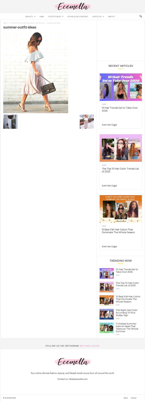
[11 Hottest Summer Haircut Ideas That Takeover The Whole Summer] (107, 327)
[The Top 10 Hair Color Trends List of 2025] (121, 148)
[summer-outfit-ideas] (48, 72)
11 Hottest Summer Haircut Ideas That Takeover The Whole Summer (127, 327)
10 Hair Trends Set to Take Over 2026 (127, 270)
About (111, 16)
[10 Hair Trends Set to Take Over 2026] (121, 87)
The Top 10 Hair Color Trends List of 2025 (127, 284)
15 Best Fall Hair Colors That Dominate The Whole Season (118, 231)
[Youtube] (82, 385)
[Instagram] (69, 385)
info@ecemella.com (78, 379)
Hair (42, 16)
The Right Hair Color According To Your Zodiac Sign (126, 313)
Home (5, 23)
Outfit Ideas (54, 16)
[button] (140, 16)
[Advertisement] (120, 40)
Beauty (29, 16)
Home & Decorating (77, 16)
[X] (76, 385)
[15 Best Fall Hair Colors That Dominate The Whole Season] (121, 209)
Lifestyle (97, 16)
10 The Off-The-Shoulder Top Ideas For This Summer (27, 23)
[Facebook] (63, 385)
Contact (133, 398)
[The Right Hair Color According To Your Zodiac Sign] (107, 314)
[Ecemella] (72, 6)
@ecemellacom (89, 345)
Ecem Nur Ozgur (109, 124)
